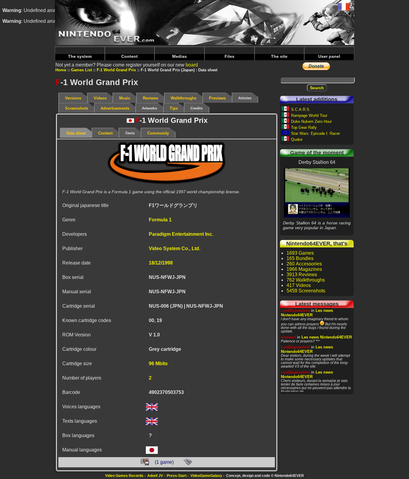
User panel (329, 56)
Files (229, 56)
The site (279, 56)
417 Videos (299, 285)
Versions (73, 98)
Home (60, 70)
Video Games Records (124, 476)
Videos (100, 98)
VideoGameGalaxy (206, 476)
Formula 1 (160, 219)
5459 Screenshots (306, 290)
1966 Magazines (304, 269)
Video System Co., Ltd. (174, 248)
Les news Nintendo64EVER (307, 312)
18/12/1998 (161, 262)
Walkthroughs (183, 98)
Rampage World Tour (309, 115)
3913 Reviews (302, 274)
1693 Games (300, 253)
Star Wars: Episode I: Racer (315, 133)
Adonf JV (155, 476)
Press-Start (177, 476)
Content (129, 56)
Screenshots (76, 108)
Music (124, 98)
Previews (217, 98)
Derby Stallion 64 (316, 192)
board (192, 64)
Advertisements (115, 108)
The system (80, 56)
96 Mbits (158, 363)
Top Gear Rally (304, 127)
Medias (179, 56)
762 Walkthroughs (306, 279)
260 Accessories (304, 263)
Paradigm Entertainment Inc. (181, 234)
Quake (296, 139)
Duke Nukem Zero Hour (311, 121)
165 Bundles (300, 258)
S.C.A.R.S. (300, 109)
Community (158, 133)
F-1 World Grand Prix (116, 70)
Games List (81, 70)
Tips (174, 108)
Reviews (150, 98)
